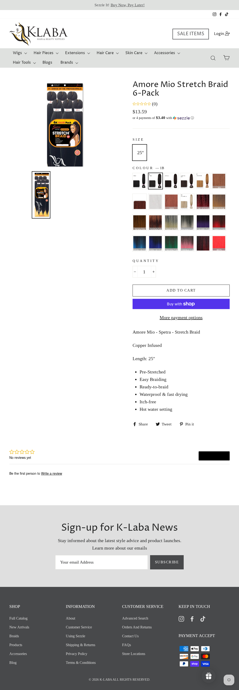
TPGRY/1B (187, 222)
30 (219, 181)
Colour (148, 168)
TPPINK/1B (187, 243)
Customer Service (79, 627)
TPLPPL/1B (203, 222)
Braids (14, 636)
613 (187, 202)
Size (138, 139)
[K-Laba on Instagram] (181, 618)
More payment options (181, 317)
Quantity (146, 261)
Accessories (164, 53)
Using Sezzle (75, 636)
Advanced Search (135, 618)
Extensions (75, 53)
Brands (66, 62)
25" (140, 152)
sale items (190, 34)
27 (203, 181)
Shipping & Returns (80, 645)
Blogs (47, 62)
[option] (119, 5)
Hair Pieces (43, 53)
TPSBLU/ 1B (140, 243)
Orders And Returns (137, 627)
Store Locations (133, 654)
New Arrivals (19, 627)
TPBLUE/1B (155, 243)
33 (140, 202)
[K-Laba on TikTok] (203, 618)
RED (219, 243)
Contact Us (130, 636)
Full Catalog (18, 618)
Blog (13, 663)
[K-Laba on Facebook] (192, 618)
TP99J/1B (203, 243)
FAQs (126, 645)
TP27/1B (219, 202)
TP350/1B (155, 222)
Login (223, 33)
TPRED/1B (219, 222)
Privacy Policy (76, 654)
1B (155, 181)
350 (171, 202)
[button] (181, 118)
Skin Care (133, 53)
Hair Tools (22, 62)
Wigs (17, 53)
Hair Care (105, 53)
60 (155, 202)
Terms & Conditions (81, 663)
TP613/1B (171, 222)
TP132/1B (203, 202)
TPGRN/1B (171, 243)
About (70, 618)
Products (15, 645)
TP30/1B (140, 222)
